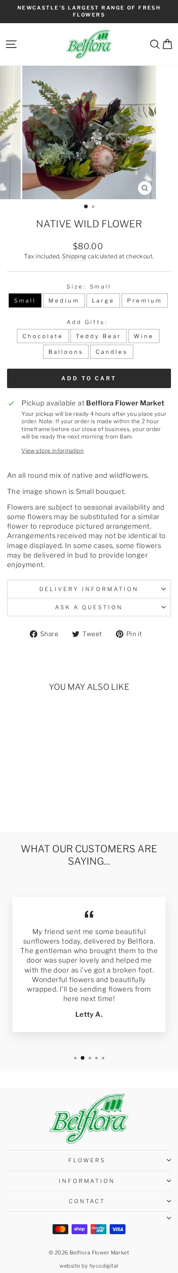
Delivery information (89, 589)
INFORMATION (87, 1181)
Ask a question (89, 607)
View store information (53, 450)
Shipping (74, 256)
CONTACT (87, 1201)
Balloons (66, 351)
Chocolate (42, 336)
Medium (63, 300)
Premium (144, 300)
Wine (144, 336)
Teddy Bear (98, 336)
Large (103, 300)
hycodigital (103, 1266)
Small (25, 300)
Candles (112, 351)
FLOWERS (87, 1160)
